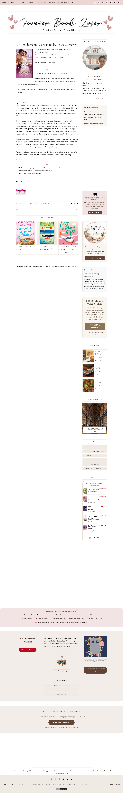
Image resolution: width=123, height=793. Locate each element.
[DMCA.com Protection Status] (61, 789)
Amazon (100, 281)
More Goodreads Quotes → (100, 98)
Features (64, 2)
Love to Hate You (58, 619)
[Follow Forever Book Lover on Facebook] (106, 2)
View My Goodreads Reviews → (95, 670)
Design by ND (115, 784)
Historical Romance (94, 455)
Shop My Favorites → (95, 258)
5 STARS (94, 446)
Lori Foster (92, 521)
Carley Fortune (93, 530)
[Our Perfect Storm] (85, 530)
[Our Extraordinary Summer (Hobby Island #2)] (85, 501)
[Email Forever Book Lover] (110, 2)
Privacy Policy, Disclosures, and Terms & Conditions (61, 782)
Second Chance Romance (94, 468)
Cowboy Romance (94, 451)
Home (4, 2)
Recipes (30, 2)
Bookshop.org (88, 283)
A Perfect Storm (42, 619)
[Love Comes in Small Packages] (85, 520)
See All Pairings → (95, 212)
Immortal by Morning (77, 619)
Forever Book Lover (15, 784)
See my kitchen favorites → (94, 123)
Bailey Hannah (93, 491)
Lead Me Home (26, 619)
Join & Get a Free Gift (95, 326)
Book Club (20, 2)
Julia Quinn (100, 93)
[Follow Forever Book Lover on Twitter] (114, 2)
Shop (38, 2)
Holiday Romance (94, 459)
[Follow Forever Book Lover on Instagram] (98, 2)
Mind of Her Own (95, 619)
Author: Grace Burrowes (28, 203)
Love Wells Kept (93, 489)
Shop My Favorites (61, 685)
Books (10, 2)
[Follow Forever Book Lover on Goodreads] (102, 2)
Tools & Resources (51, 2)
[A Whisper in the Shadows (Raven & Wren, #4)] (85, 511)
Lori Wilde (92, 502)
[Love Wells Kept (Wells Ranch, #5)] (85, 493)
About (73, 2)
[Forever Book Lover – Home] (61, 22)
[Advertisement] (47, 322)
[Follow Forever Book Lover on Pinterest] (94, 2)
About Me (61, 690)
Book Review (44, 203)
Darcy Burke (93, 511)
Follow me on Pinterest (28, 650)
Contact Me (61, 694)
